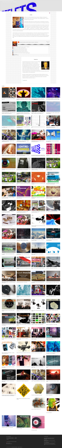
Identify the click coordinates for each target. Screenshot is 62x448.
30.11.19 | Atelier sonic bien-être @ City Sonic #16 (7, 225)
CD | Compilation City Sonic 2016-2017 (6, 296)
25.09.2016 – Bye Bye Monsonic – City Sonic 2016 (51, 324)
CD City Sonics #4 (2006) (19, 428)
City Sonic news (46, 436)
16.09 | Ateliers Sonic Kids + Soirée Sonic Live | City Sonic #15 (38, 296)
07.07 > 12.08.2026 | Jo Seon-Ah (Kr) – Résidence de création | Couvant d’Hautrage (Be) (50, 442)
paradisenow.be (25, 80)
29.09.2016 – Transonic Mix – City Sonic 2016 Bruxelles (37, 324)
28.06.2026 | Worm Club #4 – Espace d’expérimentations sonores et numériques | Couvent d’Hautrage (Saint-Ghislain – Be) (50, 444)
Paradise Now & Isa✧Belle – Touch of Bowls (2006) (7, 427)
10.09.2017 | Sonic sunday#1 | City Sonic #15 (51, 296)
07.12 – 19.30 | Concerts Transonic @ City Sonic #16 (51, 211)
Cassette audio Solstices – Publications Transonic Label (52, 310)
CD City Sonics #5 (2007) (49, 412)
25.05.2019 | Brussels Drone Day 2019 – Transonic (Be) (52, 225)
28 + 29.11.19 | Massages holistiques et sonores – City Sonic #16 (23, 225)
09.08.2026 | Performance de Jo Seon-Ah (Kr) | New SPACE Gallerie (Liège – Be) (49, 440)
